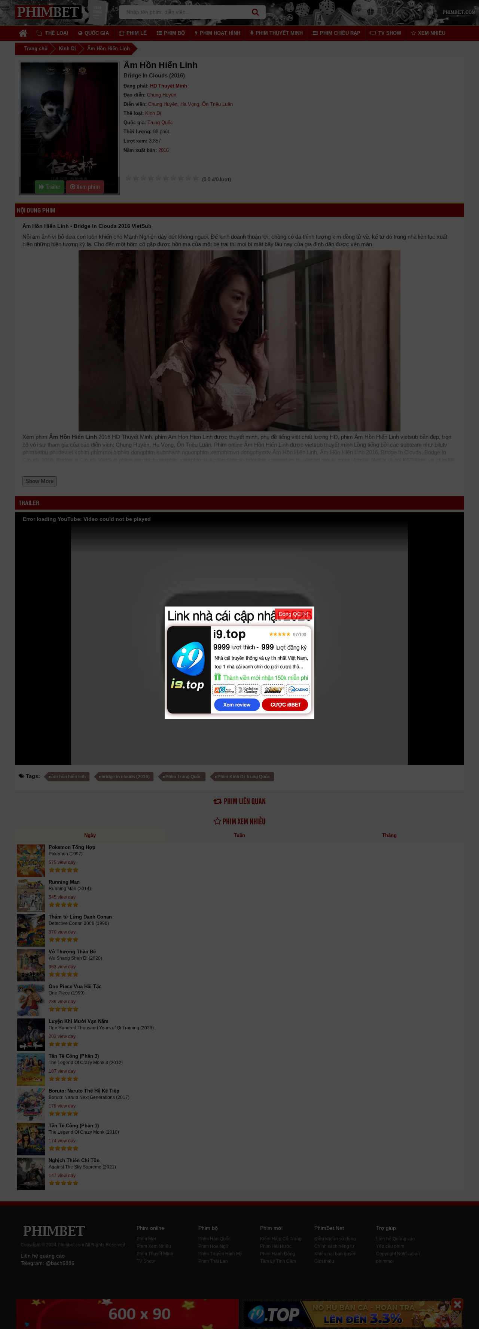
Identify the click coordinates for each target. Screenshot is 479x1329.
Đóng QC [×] (293, 614)
